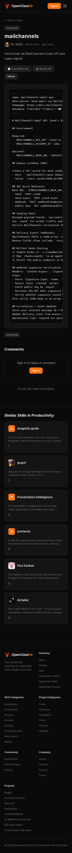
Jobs (41, 670)
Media (7, 741)
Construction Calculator (18, 830)
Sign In (54, 5)
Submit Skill (10, 758)
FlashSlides (10, 808)
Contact (43, 764)
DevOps (8, 725)
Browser (9, 714)
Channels (44, 709)
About (42, 758)
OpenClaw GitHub (49, 675)
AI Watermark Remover (17, 819)
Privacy (43, 769)
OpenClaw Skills (48, 681)
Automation (11, 704)
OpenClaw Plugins (49, 686)
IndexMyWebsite (13, 813)
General (9, 720)
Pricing (8, 769)
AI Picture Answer (14, 797)
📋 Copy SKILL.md (18, 68)
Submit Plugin (12, 764)
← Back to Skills (13, 20)
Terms (42, 775)
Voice (42, 720)
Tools (42, 704)
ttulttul (19, 44)
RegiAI (8, 792)
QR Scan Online (13, 824)
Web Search (11, 736)
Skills (42, 659)
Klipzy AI (9, 803)
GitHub (11, 76)
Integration (45, 714)
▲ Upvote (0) (43, 68)
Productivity (11, 709)
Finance (43, 725)
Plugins (43, 665)
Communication (13, 730)
